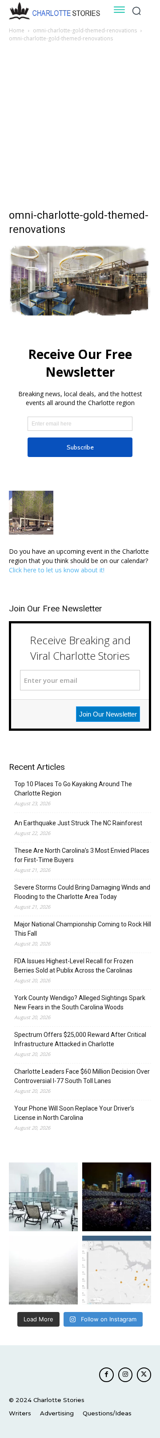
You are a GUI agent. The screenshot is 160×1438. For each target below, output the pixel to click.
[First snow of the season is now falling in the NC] (43, 1270)
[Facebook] (106, 1374)
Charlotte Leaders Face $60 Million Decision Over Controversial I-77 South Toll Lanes (82, 1076)
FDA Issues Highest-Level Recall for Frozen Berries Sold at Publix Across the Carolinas (73, 965)
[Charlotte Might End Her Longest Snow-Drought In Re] (43, 1196)
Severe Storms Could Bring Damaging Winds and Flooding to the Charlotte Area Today (82, 892)
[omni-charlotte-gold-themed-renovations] (80, 314)
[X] (144, 1374)
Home (16, 30)
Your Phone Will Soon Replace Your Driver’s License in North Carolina (74, 1113)
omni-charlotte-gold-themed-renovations (85, 30)
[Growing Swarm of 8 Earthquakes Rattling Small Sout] (116, 1270)
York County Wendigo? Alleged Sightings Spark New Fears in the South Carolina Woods (79, 1002)
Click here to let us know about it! (56, 570)
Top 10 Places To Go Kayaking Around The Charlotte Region (73, 788)
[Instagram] (125, 1374)
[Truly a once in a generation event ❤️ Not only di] (116, 1196)
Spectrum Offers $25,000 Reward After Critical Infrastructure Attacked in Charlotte (80, 1039)
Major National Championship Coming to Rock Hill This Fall (82, 929)
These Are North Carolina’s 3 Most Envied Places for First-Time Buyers (81, 855)
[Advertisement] (80, 128)
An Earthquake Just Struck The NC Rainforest (78, 823)
